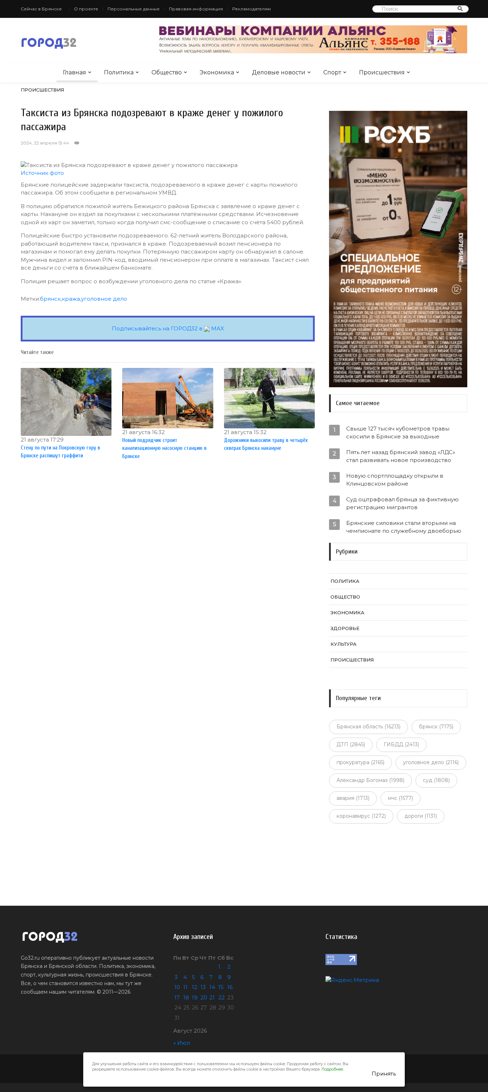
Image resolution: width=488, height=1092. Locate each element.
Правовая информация (196, 8)
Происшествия (382, 72)
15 (221, 987)
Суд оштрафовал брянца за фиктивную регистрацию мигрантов (402, 503)
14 (212, 987)
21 (212, 997)
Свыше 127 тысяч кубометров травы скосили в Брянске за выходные (397, 432)
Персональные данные (134, 8)
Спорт (332, 72)
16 (230, 987)
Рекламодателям (251, 8)
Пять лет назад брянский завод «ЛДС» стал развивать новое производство (400, 456)
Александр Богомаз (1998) (370, 780)
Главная (74, 72)
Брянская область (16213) (368, 726)
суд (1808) (436, 780)
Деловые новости (278, 72)
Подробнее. (333, 1069)
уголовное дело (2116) (431, 762)
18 (186, 997)
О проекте (86, 8)
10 (177, 987)
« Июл (181, 1042)
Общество (166, 72)
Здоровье (344, 628)
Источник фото (42, 172)
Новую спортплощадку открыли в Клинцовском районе (394, 479)
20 (203, 997)
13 (203, 987)
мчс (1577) (400, 798)
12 (194, 987)
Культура (343, 644)
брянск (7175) (436, 726)
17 (177, 997)
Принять (384, 1073)
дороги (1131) (420, 816)
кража (71, 298)
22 (221, 997)
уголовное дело (104, 298)
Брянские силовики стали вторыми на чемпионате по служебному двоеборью (403, 527)
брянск (50, 298)
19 (195, 997)
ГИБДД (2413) (401, 744)
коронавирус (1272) (361, 816)
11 (185, 987)
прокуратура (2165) (360, 762)
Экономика (217, 72)
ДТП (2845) (351, 744)
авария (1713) (353, 798)
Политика (119, 72)
